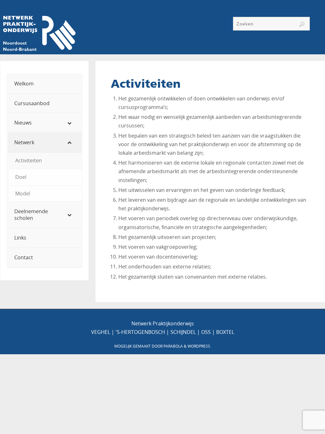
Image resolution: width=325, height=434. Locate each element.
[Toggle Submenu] (71, 122)
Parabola (173, 346)
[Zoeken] (302, 24)
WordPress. (199, 346)
